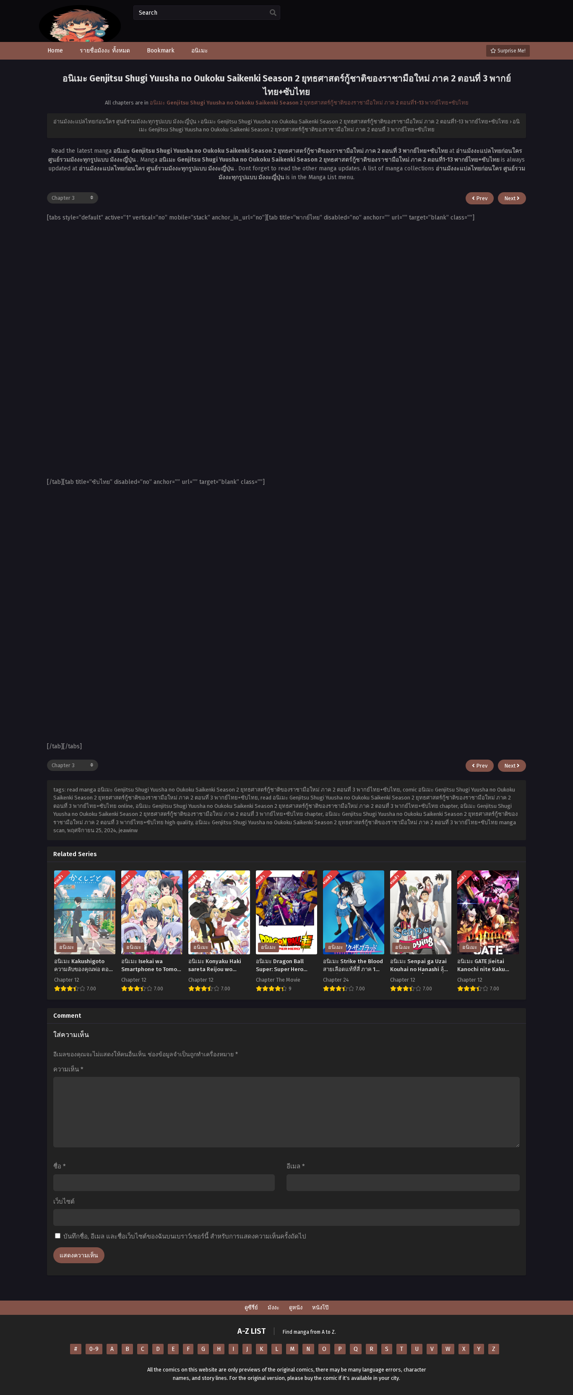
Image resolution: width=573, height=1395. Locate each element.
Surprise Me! (511, 51)
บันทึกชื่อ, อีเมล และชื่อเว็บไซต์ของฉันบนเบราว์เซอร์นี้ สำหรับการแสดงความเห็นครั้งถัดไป (184, 1236)
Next (510, 198)
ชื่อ (59, 1166)
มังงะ (273, 1307)
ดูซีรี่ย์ (251, 1307)
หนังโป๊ (320, 1307)
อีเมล (295, 1166)
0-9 (94, 1349)
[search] (273, 13)
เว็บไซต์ (64, 1201)
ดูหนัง (295, 1307)
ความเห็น (68, 1069)
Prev (481, 198)
